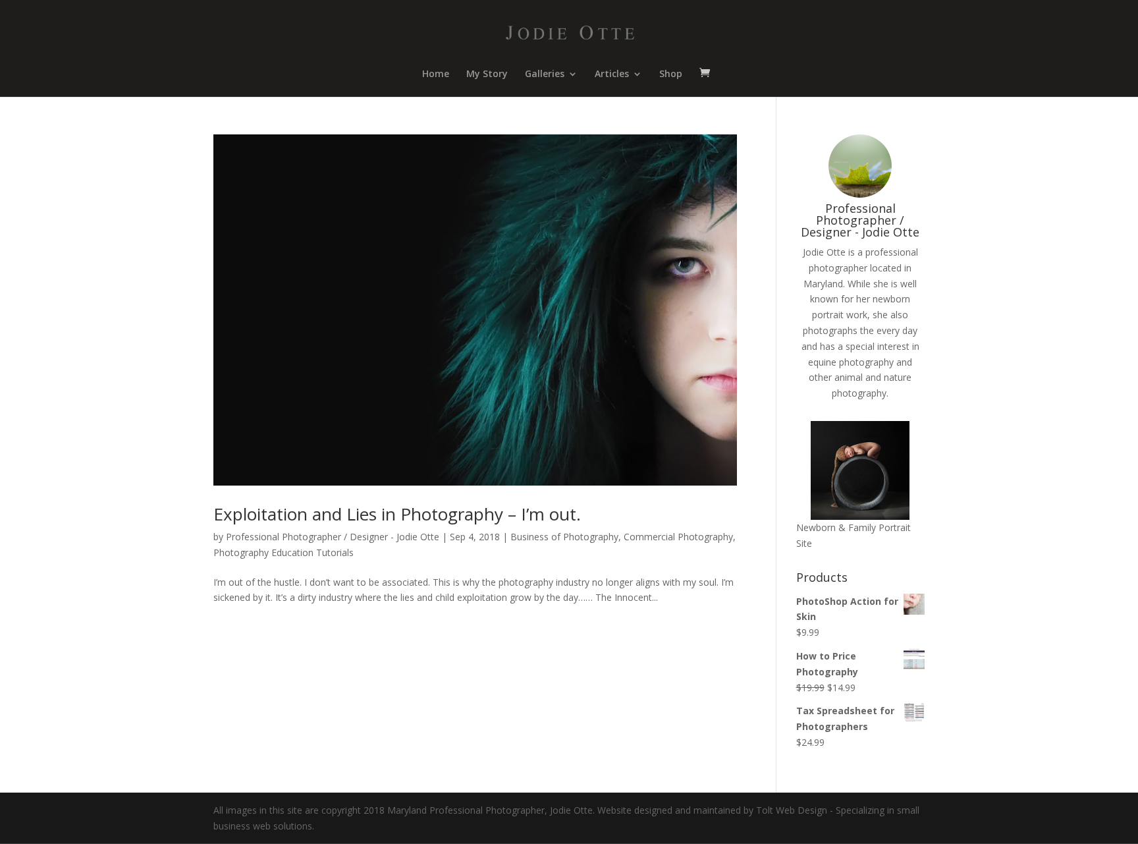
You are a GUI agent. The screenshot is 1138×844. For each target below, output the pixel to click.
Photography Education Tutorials (283, 552)
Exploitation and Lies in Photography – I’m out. (397, 514)
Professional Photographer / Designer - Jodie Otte (332, 536)
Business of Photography (564, 536)
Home (435, 74)
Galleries (544, 74)
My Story (487, 74)
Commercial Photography (678, 536)
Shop (670, 74)
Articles (612, 74)
